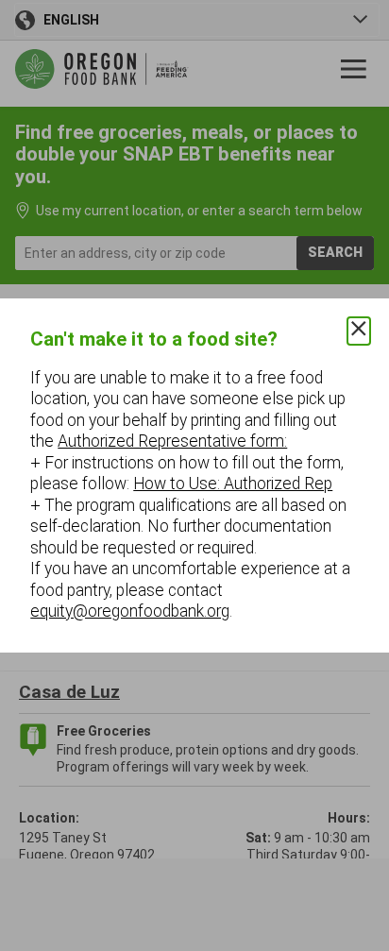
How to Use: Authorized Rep (232, 483)
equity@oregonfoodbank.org (129, 611)
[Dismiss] (358, 331)
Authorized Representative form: (172, 441)
